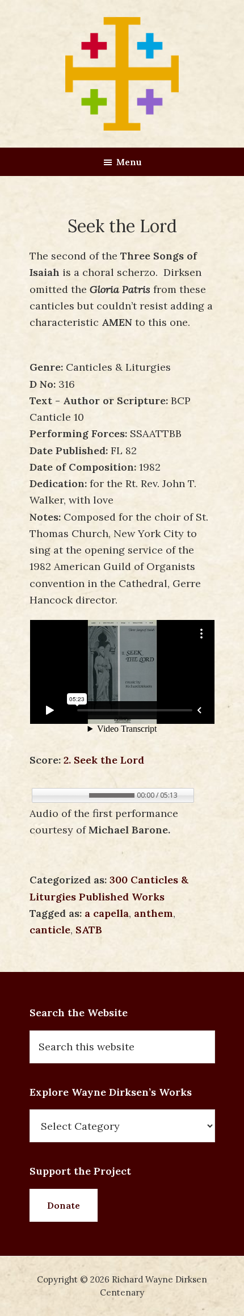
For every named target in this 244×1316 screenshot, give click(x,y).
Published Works (122, 896)
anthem (153, 913)
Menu (129, 161)
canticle (50, 929)
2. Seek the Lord (104, 759)
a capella (107, 913)
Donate (63, 1205)
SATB (88, 929)
